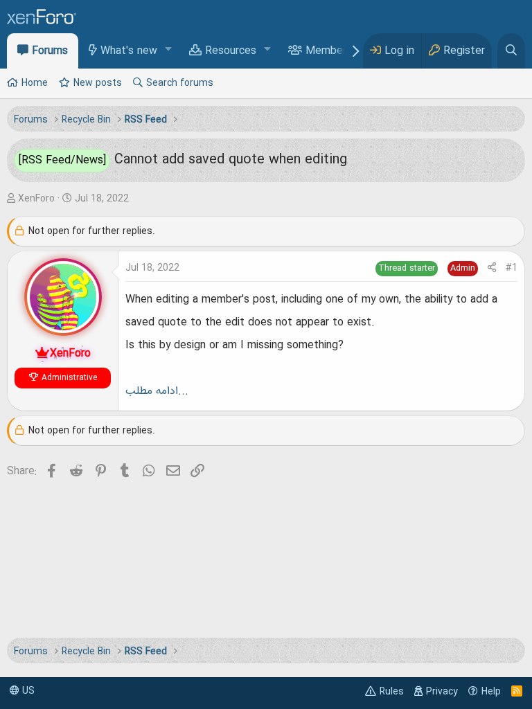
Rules (392, 691)
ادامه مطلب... (156, 391)
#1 (511, 268)
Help (491, 691)
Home (34, 83)
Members (328, 51)
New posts (97, 83)
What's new (128, 51)
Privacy (442, 691)
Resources (230, 51)
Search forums (179, 83)
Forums (50, 51)
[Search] (511, 51)
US (27, 691)
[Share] (492, 268)
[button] (169, 50)
